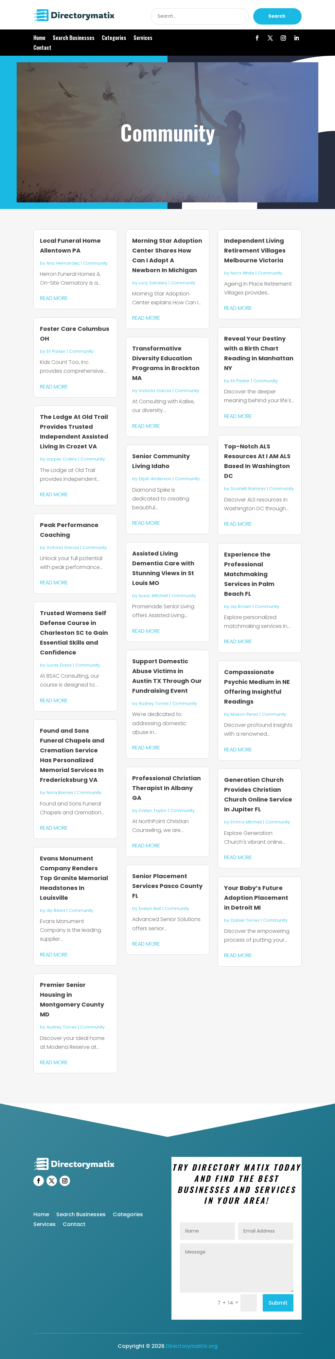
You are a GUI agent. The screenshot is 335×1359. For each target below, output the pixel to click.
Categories (114, 38)
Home (39, 38)
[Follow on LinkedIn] (296, 38)
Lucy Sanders (153, 283)
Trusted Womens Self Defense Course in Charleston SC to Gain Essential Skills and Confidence (74, 632)
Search (276, 16)
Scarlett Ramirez (248, 488)
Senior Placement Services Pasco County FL (167, 886)
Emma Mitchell (246, 822)
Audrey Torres (61, 1027)
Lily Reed (55, 910)
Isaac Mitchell (153, 596)
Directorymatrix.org (192, 1346)
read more (54, 298)
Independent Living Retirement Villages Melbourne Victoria (255, 250)
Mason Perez (244, 714)
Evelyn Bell (150, 908)
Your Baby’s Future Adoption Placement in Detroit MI (256, 898)
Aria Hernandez (62, 263)
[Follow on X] (270, 38)
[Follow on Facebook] (257, 38)
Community (95, 263)
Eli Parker (55, 351)
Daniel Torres (245, 920)
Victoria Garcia (62, 547)
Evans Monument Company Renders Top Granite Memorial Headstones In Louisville (74, 878)
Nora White (242, 273)
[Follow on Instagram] (283, 38)
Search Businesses (74, 38)
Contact (42, 48)
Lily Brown (241, 606)
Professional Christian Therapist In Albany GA (166, 788)
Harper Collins (61, 459)
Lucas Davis (59, 665)
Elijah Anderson (155, 479)
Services (142, 38)
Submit (278, 1303)
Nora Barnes (59, 792)
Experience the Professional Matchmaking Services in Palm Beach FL (249, 574)
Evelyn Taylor (153, 810)
